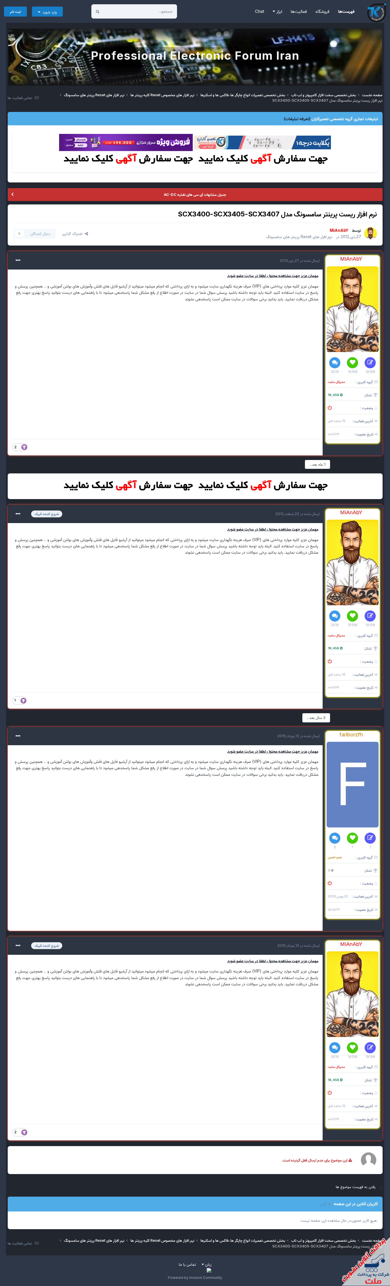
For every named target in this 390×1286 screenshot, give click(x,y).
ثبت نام (15, 11)
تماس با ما (187, 1264)
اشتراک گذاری (73, 233)
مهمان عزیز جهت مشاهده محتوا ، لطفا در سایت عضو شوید (272, 275)
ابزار (278, 11)
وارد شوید (48, 12)
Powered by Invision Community (195, 1277)
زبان (208, 1264)
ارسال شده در (300, 260)
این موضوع (119, 11)
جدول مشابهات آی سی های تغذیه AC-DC (195, 194)
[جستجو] (97, 11)
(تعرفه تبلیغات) (297, 118)
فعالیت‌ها (299, 11)
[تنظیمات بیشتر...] (18, 260)
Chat (259, 11)
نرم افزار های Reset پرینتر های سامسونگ (299, 236)
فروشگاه (322, 11)
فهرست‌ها (346, 11)
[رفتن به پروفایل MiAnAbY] (370, 233)
